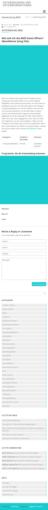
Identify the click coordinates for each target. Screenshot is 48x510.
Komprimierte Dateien (10, 367)
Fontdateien (6, 355)
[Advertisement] (24, 69)
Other (4, 371)
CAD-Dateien (7, 328)
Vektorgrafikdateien (9, 398)
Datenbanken (7, 336)
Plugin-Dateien (7, 375)
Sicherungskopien (8, 387)
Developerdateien (8, 344)
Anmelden (5, 483)
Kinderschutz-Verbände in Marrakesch (15, 438)
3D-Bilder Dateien (8, 305)
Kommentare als (9, 491)
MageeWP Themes (36, 506)
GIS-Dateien (6, 359)
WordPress (15, 506)
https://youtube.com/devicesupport (26, 453)
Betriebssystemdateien (10, 324)
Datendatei (6, 340)
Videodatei (6, 406)
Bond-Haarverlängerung (10, 420)
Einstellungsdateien (9, 352)
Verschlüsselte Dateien (10, 402)
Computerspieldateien (30, 25)
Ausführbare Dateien (9, 321)
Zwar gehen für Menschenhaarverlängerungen (18, 424)
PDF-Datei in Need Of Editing (12, 435)
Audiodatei (6, 317)
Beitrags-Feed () (9, 487)
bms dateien (31, 129)
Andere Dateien (7, 309)
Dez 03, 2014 (7, 25)
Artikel (4, 313)
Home (27, 17)
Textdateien (6, 394)
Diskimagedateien (8, 348)
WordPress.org (7, 494)
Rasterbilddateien (8, 379)
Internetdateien (7, 363)
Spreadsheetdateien (9, 390)
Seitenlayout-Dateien (9, 383)
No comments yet (10, 27)
